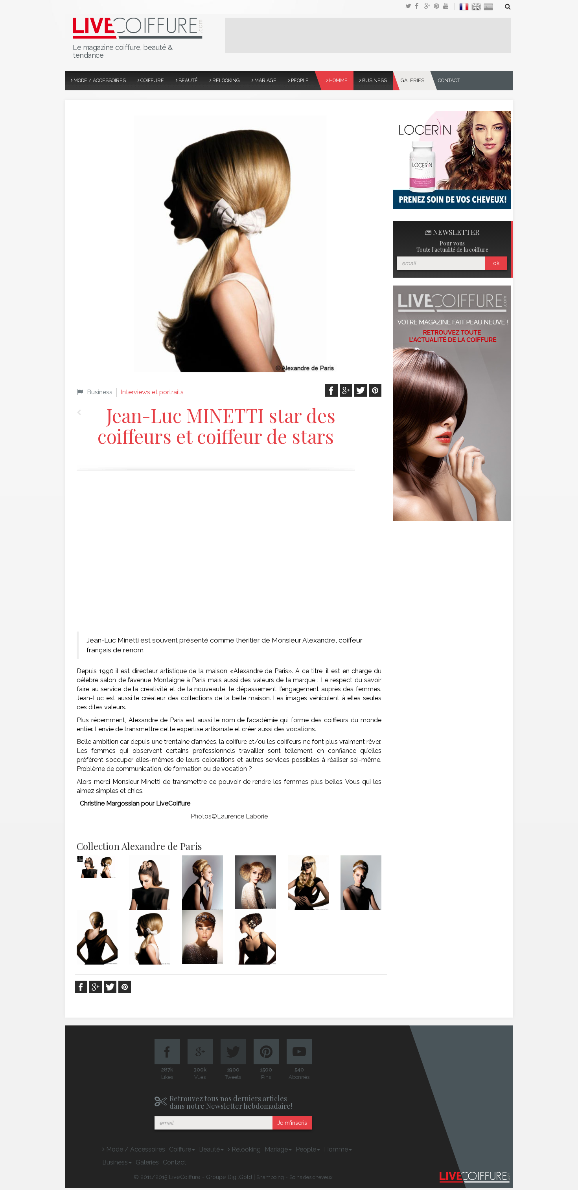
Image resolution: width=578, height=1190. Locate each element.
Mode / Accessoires (99, 80)
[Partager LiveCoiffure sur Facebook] (419, 6)
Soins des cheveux (311, 1177)
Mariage (264, 80)
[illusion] (308, 882)
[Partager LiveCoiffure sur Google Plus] (429, 6)
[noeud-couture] (361, 882)
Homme (338, 80)
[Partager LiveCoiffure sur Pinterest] (448, 6)
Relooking (225, 80)
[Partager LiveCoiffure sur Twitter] (410, 6)
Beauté (187, 80)
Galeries (412, 80)
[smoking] (149, 937)
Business (374, 80)
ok (496, 263)
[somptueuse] (202, 937)
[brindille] (202, 882)
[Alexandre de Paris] (97, 867)
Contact (449, 80)
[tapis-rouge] (255, 937)
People (299, 80)
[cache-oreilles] (255, 882)
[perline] (97, 937)
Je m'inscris (292, 1123)
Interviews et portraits (152, 392)
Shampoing (270, 1177)
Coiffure (151, 80)
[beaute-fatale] (149, 882)
